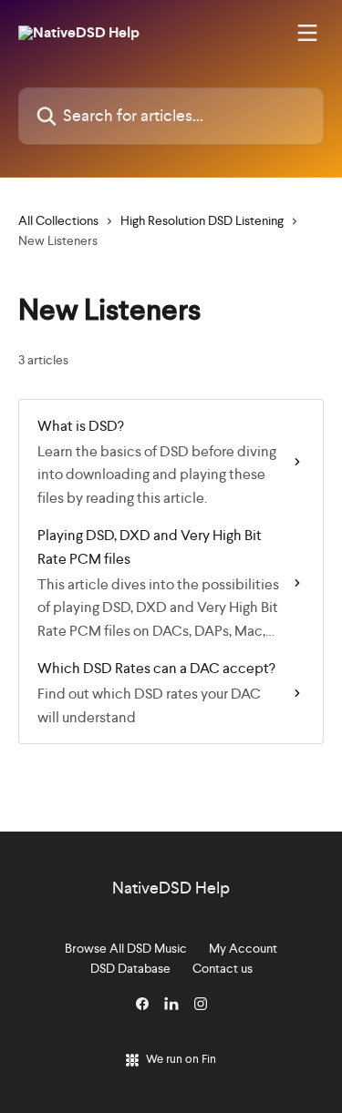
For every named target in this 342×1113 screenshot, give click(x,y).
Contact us (222, 968)
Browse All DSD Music (126, 948)
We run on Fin (181, 1059)
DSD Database (130, 968)
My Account (243, 948)
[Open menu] (307, 33)
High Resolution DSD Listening (202, 220)
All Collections (58, 220)
